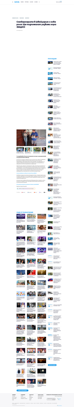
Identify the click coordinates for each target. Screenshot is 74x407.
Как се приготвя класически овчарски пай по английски (30, 320)
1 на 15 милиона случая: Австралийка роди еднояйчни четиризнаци (31, 354)
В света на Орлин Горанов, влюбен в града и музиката (41, 385)
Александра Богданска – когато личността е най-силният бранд (41, 354)
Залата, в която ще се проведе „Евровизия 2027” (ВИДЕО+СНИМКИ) (31, 254)
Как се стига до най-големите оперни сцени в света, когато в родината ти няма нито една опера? (41, 321)
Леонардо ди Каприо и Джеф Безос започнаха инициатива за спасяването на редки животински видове (41, 299)
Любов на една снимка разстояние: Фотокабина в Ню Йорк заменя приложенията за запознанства (20, 255)
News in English (40, 398)
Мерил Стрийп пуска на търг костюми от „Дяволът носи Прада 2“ (31, 276)
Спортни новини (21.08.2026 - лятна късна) (56, 239)
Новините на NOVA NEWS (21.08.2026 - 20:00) (57, 305)
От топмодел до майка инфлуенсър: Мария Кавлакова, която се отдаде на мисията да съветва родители (41, 310)
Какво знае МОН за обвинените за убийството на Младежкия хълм (56, 147)
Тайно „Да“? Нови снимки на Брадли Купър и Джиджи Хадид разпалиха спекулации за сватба (20, 310)
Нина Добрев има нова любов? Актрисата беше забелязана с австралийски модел (20, 375)
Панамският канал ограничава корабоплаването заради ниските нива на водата (57, 330)
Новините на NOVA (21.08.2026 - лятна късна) (56, 244)
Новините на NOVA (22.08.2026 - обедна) (57, 78)
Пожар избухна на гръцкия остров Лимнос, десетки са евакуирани (56, 257)
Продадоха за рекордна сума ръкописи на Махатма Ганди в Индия (57, 293)
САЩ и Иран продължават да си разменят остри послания (56, 107)
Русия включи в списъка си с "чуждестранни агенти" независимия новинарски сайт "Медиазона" (57, 281)
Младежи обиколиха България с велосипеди (57, 118)
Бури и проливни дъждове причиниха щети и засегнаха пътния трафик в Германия (56, 216)
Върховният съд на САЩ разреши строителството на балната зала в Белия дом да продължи (57, 210)
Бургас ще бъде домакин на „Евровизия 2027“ (41, 254)
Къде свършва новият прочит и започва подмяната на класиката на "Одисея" (31, 365)
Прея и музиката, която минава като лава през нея (20, 385)
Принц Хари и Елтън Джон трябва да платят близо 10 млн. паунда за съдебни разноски (57, 300)
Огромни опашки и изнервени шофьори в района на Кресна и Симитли (57, 113)
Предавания (31, 397)
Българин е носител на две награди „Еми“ (20, 364)
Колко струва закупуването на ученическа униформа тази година (57, 167)
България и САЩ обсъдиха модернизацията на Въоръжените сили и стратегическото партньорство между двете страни (57, 337)
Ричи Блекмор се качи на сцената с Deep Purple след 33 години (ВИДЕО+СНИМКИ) (41, 243)
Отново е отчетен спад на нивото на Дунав (56, 173)
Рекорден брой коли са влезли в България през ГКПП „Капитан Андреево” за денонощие (57, 179)
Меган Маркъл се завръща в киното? (56, 233)
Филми (30, 399)
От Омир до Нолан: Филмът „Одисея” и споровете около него (41, 276)
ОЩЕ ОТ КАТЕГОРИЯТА (22, 390)
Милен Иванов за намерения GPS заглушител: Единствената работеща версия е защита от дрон (56, 191)
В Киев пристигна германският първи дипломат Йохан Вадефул (56, 101)
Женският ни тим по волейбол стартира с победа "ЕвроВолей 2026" (57, 287)
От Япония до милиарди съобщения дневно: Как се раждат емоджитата (20, 298)
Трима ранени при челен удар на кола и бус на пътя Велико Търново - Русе (57, 268)
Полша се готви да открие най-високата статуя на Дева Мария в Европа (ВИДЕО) (41, 331)
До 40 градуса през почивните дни (56, 222)
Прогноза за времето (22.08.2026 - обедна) (57, 68)
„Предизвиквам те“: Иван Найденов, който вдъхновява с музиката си (20, 355)
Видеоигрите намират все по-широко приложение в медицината (57, 311)
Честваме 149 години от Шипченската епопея (57, 83)
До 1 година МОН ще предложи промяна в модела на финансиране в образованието (57, 154)
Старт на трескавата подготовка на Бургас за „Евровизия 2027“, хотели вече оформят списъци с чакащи (20, 244)
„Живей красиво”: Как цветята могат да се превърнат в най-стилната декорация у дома (31, 288)
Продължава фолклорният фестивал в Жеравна (57, 185)
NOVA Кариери (40, 397)
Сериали (30, 398)
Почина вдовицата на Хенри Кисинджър (57, 262)
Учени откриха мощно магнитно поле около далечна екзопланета (41, 375)
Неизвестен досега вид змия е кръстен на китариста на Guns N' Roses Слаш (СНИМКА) (57, 228)
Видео (13, 399)
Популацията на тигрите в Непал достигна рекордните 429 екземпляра (20, 343)
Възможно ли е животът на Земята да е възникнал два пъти (31, 231)
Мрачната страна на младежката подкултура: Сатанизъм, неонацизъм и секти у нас (57, 352)
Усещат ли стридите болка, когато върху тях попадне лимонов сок (31, 220)
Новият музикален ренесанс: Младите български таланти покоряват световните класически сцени (41, 344)
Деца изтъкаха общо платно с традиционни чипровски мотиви (57, 142)
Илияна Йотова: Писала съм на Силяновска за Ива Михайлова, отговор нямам (57, 89)
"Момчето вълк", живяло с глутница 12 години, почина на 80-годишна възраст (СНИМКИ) (57, 63)
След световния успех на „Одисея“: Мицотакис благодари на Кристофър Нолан (31, 343)
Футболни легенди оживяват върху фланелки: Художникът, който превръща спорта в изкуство (41, 266)
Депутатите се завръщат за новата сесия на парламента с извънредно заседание (57, 345)
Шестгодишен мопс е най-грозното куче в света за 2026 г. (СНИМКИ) (20, 232)
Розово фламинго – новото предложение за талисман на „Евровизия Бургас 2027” (20, 221)
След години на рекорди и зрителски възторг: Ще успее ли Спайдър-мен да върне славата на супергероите (20, 332)
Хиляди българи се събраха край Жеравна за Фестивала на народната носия (57, 359)
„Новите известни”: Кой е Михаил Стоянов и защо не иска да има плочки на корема (31, 265)
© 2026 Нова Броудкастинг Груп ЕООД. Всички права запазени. (18, 405)
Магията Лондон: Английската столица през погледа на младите (20, 277)
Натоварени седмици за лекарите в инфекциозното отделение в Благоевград (57, 161)
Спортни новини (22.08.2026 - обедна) (57, 73)
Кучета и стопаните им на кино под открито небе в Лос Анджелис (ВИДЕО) (31, 298)
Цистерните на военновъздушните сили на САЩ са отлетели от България (57, 95)
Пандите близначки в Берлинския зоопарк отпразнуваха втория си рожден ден (57, 274)
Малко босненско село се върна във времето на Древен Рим (20, 320)
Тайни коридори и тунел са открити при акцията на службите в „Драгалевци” (57, 203)
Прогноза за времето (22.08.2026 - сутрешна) (57, 197)
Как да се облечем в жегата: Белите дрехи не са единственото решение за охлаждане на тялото (41, 288)
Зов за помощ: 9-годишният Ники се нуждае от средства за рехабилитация (57, 129)
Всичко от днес (14, 397)
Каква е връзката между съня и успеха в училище (20, 286)
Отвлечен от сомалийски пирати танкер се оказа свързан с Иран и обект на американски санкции (57, 250)
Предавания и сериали (24, 398)
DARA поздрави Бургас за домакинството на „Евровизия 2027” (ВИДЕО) (31, 243)
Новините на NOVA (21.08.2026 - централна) (56, 323)
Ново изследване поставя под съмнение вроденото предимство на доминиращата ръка (31, 375)
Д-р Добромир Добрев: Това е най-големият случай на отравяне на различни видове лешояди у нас (57, 318)
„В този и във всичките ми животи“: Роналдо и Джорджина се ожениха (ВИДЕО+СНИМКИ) (20, 265)
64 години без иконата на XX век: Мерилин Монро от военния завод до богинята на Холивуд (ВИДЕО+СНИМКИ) (31, 310)
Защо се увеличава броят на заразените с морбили (57, 124)
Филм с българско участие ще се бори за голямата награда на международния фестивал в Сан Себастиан (31, 332)
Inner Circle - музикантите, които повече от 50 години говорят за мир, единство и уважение (57, 136)
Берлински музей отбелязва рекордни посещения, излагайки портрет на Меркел (31, 386)
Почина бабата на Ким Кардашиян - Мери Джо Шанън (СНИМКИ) (41, 365)
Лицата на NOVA (23, 397)
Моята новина (14, 398)
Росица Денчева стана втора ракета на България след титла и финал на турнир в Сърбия (41, 221)
